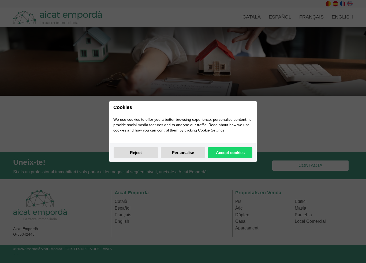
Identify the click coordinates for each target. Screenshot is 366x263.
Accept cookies (230, 152)
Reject (136, 152)
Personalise (183, 152)
